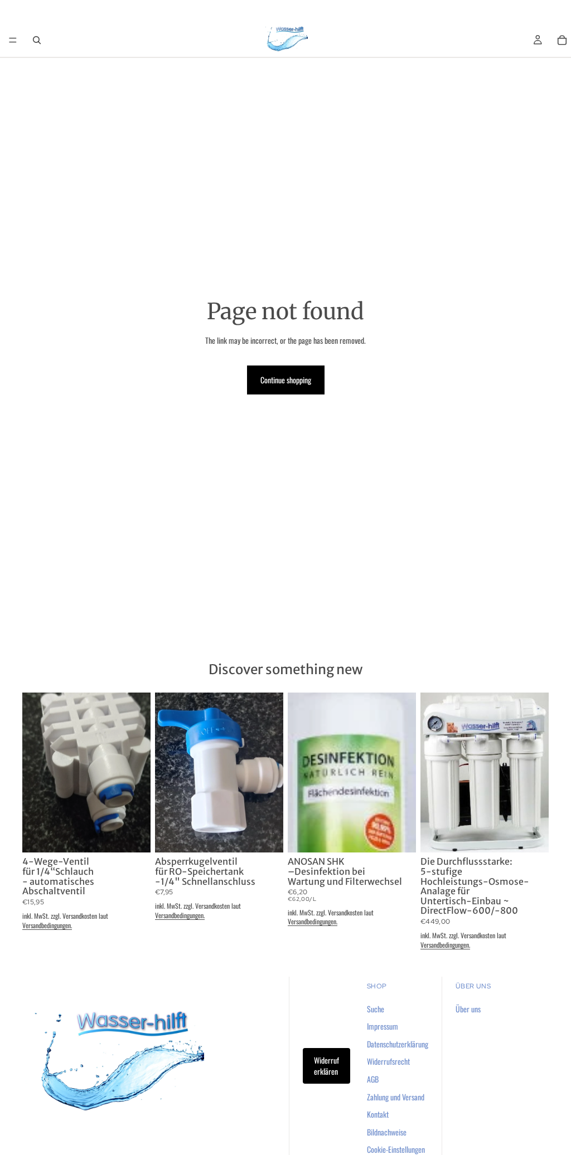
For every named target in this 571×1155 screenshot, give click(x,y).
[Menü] (13, 40)
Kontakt (378, 1114)
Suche (375, 1008)
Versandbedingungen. (47, 925)
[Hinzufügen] (133, 836)
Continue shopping (285, 380)
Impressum (382, 1026)
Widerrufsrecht (388, 1061)
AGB (373, 1079)
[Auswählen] (531, 836)
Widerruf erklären (326, 1065)
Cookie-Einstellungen (396, 1149)
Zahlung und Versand (395, 1096)
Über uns (468, 1008)
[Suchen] (37, 40)
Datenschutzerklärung (397, 1043)
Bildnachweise (387, 1131)
